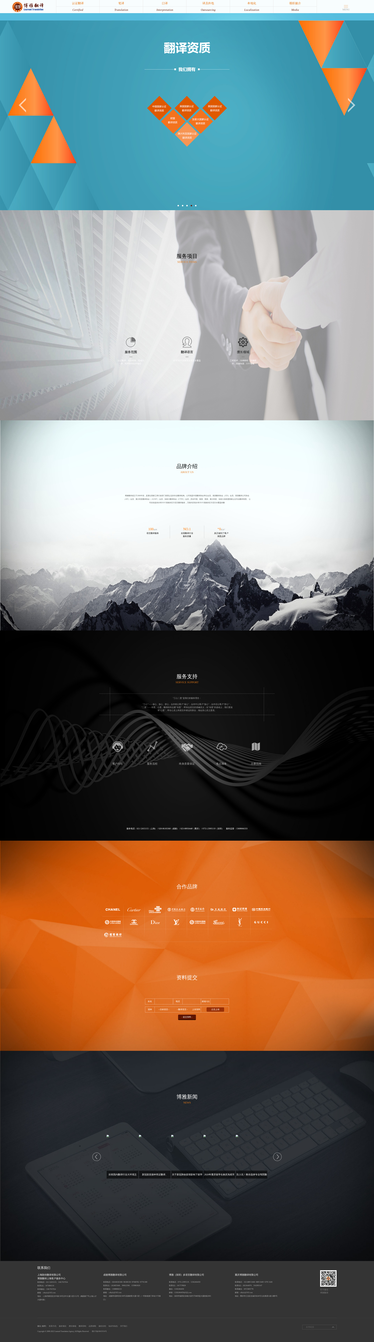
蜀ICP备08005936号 (99, 1331)
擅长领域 (72, 1326)
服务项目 (62, 1326)
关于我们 (123, 1326)
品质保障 (92, 1326)
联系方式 (52, 1326)
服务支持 (102, 1326)
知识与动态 (113, 1326)
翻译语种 (82, 1326)
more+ (187, 585)
